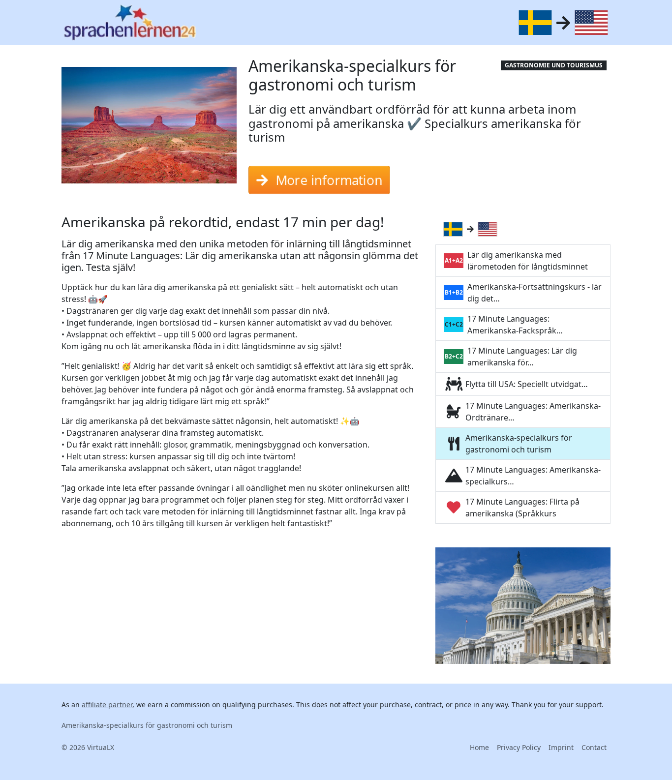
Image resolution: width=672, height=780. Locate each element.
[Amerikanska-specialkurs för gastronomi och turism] (149, 128)
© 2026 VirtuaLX (87, 747)
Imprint (561, 747)
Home (479, 747)
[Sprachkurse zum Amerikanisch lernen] (489, 229)
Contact (594, 747)
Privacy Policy (519, 747)
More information (328, 176)
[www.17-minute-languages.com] (129, 22)
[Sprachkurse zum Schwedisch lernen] (455, 229)
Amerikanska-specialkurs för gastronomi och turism (146, 725)
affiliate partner (107, 704)
